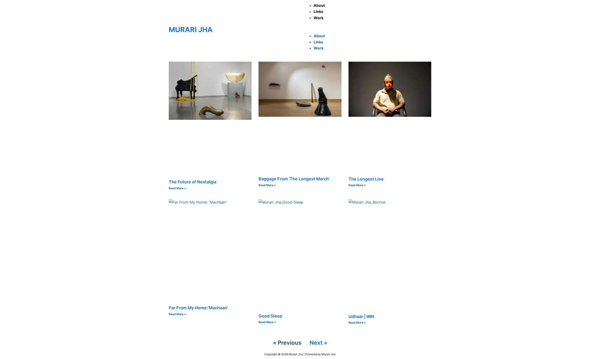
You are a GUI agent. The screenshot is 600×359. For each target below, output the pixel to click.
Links (318, 11)
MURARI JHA (191, 29)
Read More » (177, 188)
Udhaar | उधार (361, 316)
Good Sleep (270, 316)
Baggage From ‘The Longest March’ (294, 178)
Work (318, 17)
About (319, 5)
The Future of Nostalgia (192, 181)
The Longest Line (366, 179)
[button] (366, 29)
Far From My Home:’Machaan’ (198, 307)
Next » (318, 342)
